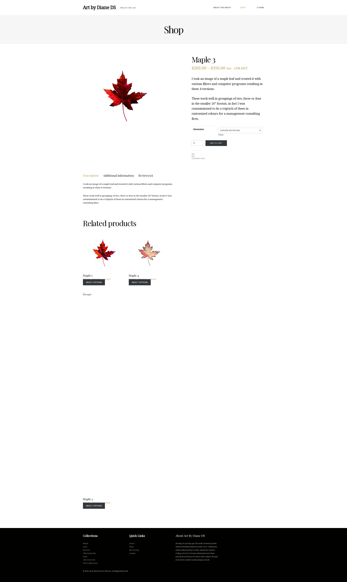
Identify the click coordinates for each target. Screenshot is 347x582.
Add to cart (216, 143)
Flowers (86, 550)
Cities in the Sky (89, 553)
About (131, 543)
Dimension (198, 129)
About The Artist (222, 7)
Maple (202, 158)
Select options (94, 282)
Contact (132, 553)
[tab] (91, 175)
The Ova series (89, 560)
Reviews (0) (145, 175)
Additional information (118, 175)
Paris (85, 557)
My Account (134, 550)
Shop (243, 7)
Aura (85, 547)
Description (91, 175)
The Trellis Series (90, 563)
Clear (221, 134)
